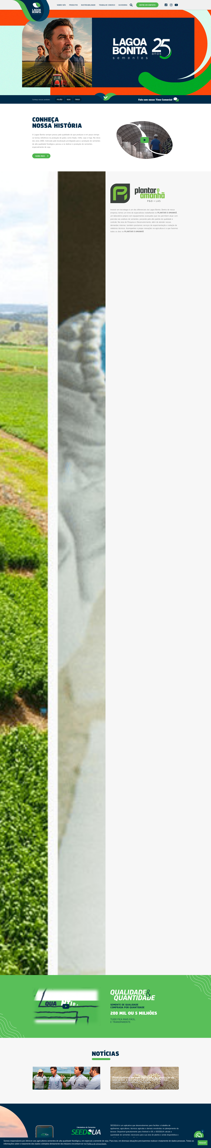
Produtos (73, 5)
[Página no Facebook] (166, 4)
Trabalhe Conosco (107, 5)
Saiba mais (40, 156)
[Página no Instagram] (171, 4)
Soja (68, 99)
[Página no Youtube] (176, 4)
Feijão (59, 99)
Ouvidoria (122, 5)
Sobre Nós (61, 5)
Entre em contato (147, 5)
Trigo (77, 99)
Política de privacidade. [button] (96, 1144)
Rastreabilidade (88, 5)
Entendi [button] (202, 1143)
